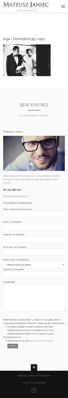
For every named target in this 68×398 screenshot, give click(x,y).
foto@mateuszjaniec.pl (15, 196)
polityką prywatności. (42, 341)
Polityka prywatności (34, 382)
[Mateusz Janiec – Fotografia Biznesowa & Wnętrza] (26, 6)
